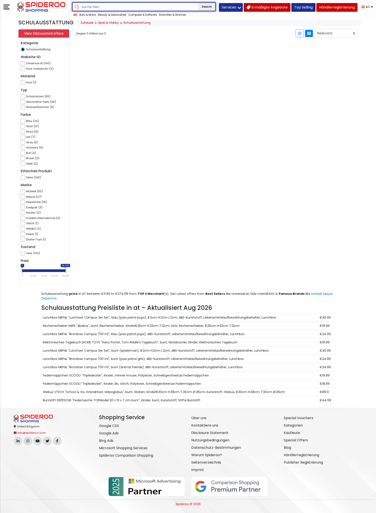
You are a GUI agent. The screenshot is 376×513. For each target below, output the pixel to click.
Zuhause (87, 22)
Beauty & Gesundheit (112, 15)
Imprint (197, 469)
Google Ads (109, 433)
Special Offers (296, 440)
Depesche (49, 298)
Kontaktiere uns (204, 425)
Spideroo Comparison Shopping (126, 455)
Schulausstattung (136, 22)
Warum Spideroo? (206, 454)
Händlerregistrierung (301, 454)
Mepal (327, 294)
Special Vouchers (298, 417)
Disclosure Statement (209, 432)
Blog (287, 447)
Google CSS (109, 425)
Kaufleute (292, 432)
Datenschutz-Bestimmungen (216, 447)
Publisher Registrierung (303, 462)
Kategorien (293, 425)
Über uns (198, 417)
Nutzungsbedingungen (210, 440)
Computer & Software (142, 15)
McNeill (316, 294)
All (75, 15)
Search (207, 6)
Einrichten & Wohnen (172, 15)
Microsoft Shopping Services (123, 448)
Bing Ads (106, 440)
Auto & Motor (87, 15)
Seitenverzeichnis (206, 462)
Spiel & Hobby (108, 22)
